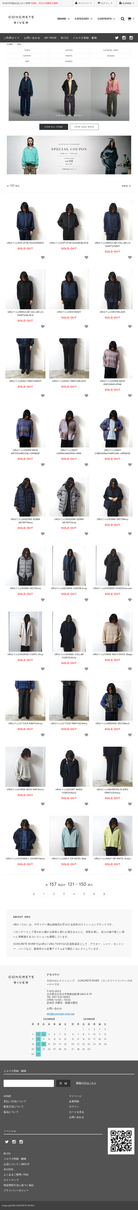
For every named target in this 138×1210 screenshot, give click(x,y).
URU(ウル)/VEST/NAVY (69, 312)
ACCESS (8, 1169)
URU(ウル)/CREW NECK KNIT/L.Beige (112, 654)
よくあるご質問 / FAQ (16, 1174)
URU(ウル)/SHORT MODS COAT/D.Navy (69, 791)
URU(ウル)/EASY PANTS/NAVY (25, 381)
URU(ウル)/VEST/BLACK (112, 312)
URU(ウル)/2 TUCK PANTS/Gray (25, 723)
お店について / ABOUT (17, 1164)
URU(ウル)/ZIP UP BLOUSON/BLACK (69, 242)
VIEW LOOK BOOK (84, 127)
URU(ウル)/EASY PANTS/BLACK (69, 381)
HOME (10, 44)
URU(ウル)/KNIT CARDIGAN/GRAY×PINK (69, 451)
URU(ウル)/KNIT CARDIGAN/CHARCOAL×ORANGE (112, 451)
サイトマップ (11, 1179)
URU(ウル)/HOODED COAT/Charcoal (112, 588)
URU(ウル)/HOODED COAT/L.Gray (25, 654)
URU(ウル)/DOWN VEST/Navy (112, 519)
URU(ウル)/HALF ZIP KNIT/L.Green (112, 858)
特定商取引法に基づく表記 (19, 1185)
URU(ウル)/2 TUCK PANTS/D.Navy (69, 723)
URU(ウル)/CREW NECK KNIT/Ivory (25, 789)
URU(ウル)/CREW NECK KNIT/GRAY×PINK (112, 382)
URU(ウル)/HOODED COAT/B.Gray (69, 588)
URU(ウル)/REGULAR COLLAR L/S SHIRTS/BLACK (25, 313)
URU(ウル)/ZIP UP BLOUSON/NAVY (25, 242)
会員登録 (127, 3)
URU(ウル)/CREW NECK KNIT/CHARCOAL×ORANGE (25, 451)
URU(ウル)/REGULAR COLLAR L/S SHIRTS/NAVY (112, 244)
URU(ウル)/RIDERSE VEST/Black (113, 723)
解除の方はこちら (86, 1082)
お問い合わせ (32, 37)
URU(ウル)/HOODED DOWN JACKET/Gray (69, 521)
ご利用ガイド (12, 37)
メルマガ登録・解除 (85, 37)
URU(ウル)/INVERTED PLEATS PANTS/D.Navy (112, 791)
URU (19, 44)
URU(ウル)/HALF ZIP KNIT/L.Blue (69, 858)
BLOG (64, 37)
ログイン (105, 3)
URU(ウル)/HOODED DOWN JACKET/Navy (25, 521)
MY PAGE (51, 37)
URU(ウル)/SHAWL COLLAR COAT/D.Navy (69, 656)
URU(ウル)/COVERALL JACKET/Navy (25, 858)
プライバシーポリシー (16, 1190)
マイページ (83, 3)
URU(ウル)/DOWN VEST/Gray (25, 588)
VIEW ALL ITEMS (54, 127)
